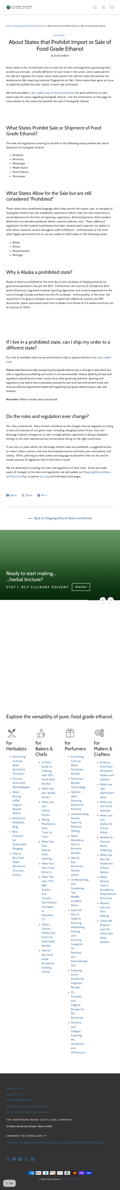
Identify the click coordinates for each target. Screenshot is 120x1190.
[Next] (111, 600)
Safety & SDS (13, 1088)
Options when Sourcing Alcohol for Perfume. (77, 800)
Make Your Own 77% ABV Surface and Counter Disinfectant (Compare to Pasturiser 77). (49, 898)
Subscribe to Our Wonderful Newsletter (28, 1105)
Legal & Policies (15, 1094)
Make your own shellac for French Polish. (106, 824)
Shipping (59, 35)
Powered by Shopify (72, 1179)
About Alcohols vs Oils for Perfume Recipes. (77, 844)
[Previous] (103, 600)
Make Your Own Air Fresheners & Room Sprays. (106, 863)
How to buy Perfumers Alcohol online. (77, 866)
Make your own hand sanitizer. (106, 806)
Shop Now (81, 586)
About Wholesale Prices (19, 1100)
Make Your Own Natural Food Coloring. (48, 850)
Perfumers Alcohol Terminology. (78, 783)
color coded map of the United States (52, 92)
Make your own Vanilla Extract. (48, 792)
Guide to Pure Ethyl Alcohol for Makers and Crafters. (107, 771)
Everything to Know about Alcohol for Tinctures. (18, 765)
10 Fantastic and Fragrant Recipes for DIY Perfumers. (77, 1005)
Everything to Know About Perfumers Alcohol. (77, 765)
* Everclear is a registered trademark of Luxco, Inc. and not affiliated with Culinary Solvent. (56, 1142)
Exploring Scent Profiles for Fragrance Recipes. (77, 979)
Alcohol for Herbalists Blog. (18, 822)
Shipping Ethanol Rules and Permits (30, 26)
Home (9, 26)
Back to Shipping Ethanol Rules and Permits (63, 518)
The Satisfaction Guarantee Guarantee (27, 1111)
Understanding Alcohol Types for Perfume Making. (80, 822)
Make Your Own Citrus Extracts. (48, 868)
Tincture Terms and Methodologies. (21, 783)
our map (44, 476)
